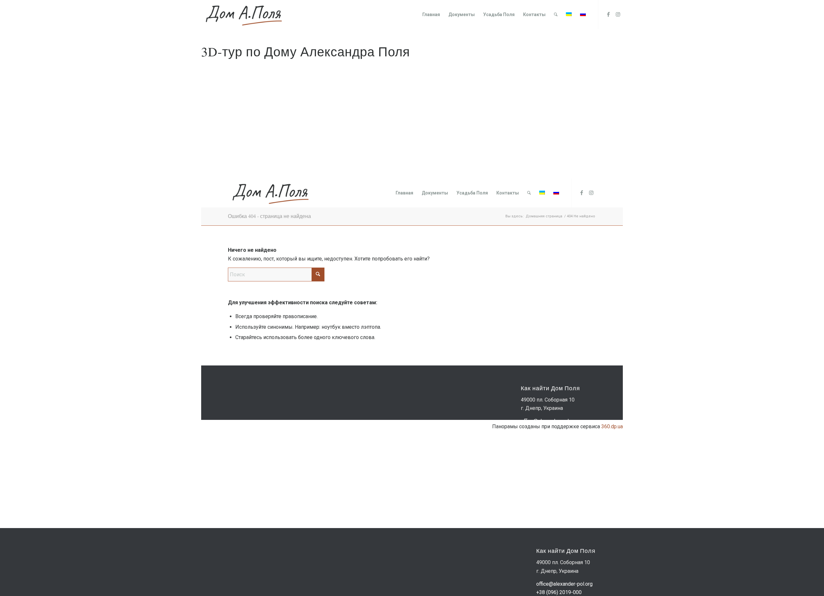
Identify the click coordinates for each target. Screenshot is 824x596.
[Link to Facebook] (608, 14)
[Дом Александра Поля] (243, 14)
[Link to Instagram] (618, 14)
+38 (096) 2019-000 (559, 592)
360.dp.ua (612, 426)
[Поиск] (556, 14)
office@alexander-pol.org (564, 584)
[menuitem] (431, 14)
